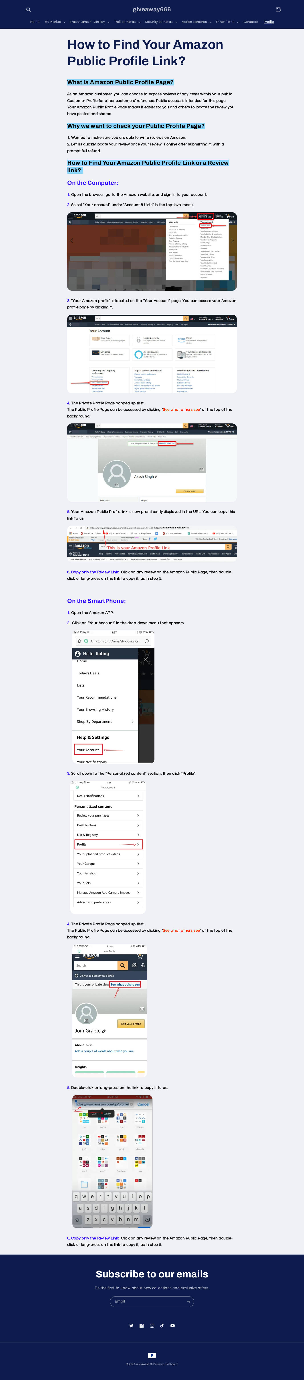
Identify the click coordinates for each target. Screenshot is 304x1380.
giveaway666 (144, 1364)
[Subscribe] (189, 1301)
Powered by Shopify (165, 1364)
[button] (29, 9)
